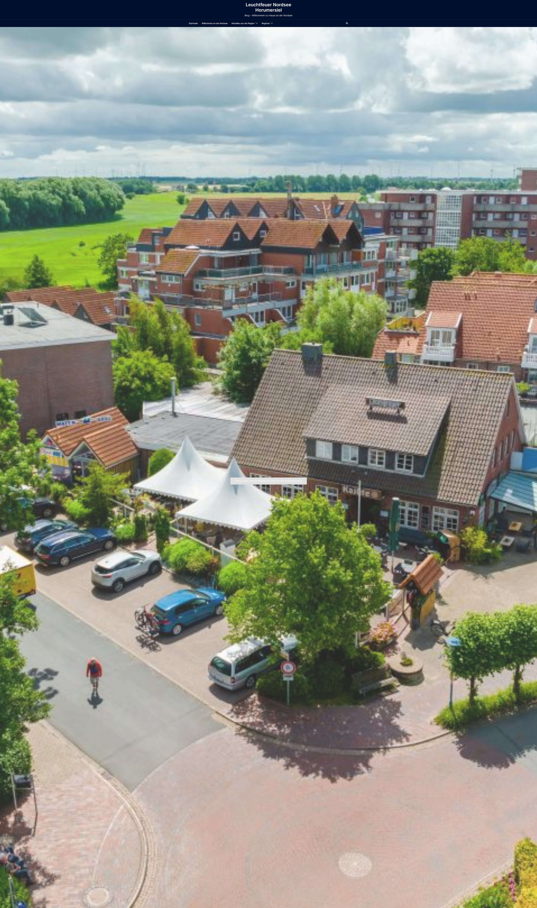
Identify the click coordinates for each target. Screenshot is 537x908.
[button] (347, 23)
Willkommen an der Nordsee (215, 23)
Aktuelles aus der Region (242, 23)
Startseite (193, 23)
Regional (265, 23)
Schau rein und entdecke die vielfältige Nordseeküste (268, 481)
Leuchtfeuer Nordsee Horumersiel (268, 7)
